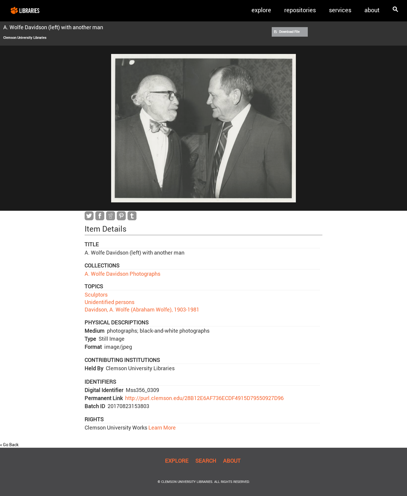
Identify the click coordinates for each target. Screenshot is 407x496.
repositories (300, 10)
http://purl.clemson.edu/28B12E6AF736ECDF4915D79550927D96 (204, 398)
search (205, 460)
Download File (289, 32)
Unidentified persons (109, 302)
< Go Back (9, 444)
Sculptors (96, 294)
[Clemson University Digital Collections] (25, 10)
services (340, 10)
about (372, 10)
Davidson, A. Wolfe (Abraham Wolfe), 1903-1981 (142, 309)
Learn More (161, 427)
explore (261, 10)
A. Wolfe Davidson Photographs (122, 273)
